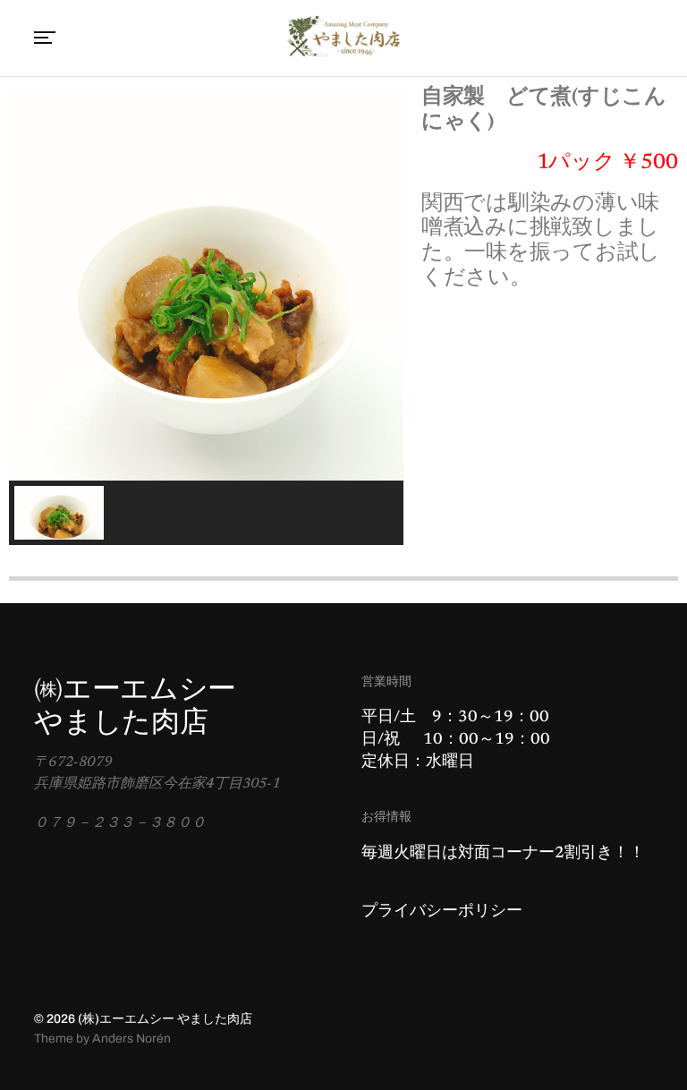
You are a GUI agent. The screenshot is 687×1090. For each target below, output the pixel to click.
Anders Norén (131, 1038)
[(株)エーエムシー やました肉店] (343, 38)
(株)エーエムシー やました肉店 (165, 1019)
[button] (59, 513)
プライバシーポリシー (441, 912)
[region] (206, 315)
